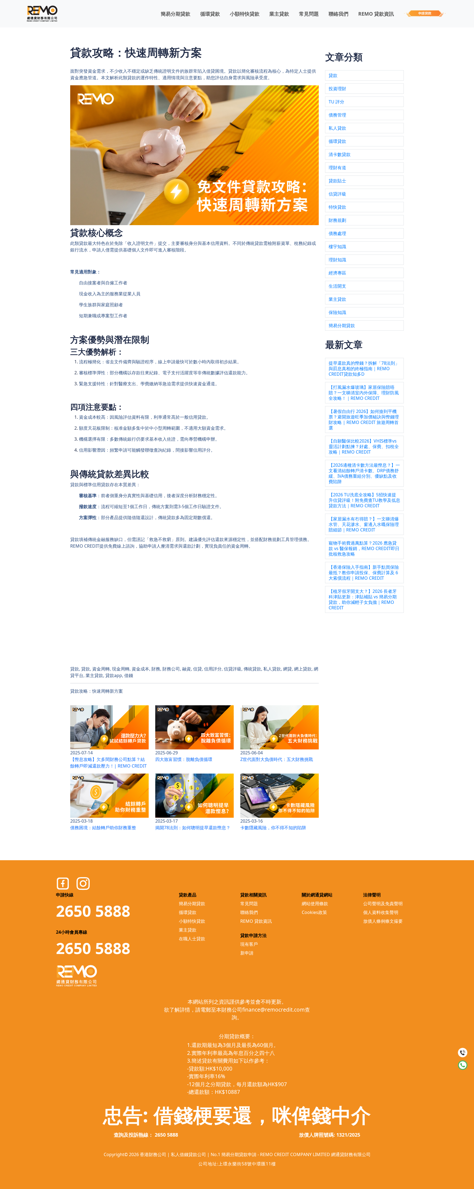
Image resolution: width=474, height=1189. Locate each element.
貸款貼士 (337, 181)
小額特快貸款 (244, 13)
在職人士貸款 (192, 939)
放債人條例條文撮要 (383, 921)
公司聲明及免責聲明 (383, 904)
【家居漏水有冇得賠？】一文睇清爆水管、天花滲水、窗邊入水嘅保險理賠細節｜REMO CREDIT (364, 524)
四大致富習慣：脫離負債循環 (183, 759)
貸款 (333, 75)
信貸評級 (337, 194)
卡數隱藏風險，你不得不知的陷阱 (273, 828)
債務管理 (337, 115)
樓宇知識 (337, 247)
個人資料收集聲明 (380, 912)
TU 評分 (336, 102)
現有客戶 (249, 944)
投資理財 (337, 89)
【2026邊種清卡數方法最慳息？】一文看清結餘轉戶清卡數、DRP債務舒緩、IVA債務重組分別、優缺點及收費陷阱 (364, 473)
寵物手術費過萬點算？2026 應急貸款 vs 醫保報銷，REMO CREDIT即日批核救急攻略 (364, 548)
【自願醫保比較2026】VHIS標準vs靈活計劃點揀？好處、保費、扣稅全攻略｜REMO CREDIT (364, 446)
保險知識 (337, 312)
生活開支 (337, 286)
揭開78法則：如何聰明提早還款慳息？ (192, 828)
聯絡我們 (338, 13)
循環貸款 (210, 13)
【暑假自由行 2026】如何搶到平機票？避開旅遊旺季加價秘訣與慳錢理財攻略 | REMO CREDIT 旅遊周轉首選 (364, 419)
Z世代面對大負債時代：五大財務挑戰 (276, 759)
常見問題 (309, 13)
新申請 (246, 953)
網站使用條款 (315, 904)
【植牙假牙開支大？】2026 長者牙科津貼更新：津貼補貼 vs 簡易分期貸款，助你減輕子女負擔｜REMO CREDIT (363, 599)
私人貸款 (337, 128)
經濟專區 (337, 273)
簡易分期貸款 (175, 13)
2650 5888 (93, 910)
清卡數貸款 (340, 154)
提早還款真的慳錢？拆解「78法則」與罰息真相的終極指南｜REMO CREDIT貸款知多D (364, 368)
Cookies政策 (314, 912)
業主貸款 (279, 13)
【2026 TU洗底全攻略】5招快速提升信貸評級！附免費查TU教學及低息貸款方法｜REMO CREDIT (364, 500)
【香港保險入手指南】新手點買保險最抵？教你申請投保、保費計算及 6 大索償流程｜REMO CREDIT (364, 572)
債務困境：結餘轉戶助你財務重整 (103, 828)
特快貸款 (337, 207)
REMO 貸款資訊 (376, 13)
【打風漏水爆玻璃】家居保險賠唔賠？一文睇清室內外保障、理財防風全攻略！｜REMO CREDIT (364, 392)
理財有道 (337, 168)
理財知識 (337, 260)
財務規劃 (337, 220)
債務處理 (337, 233)
